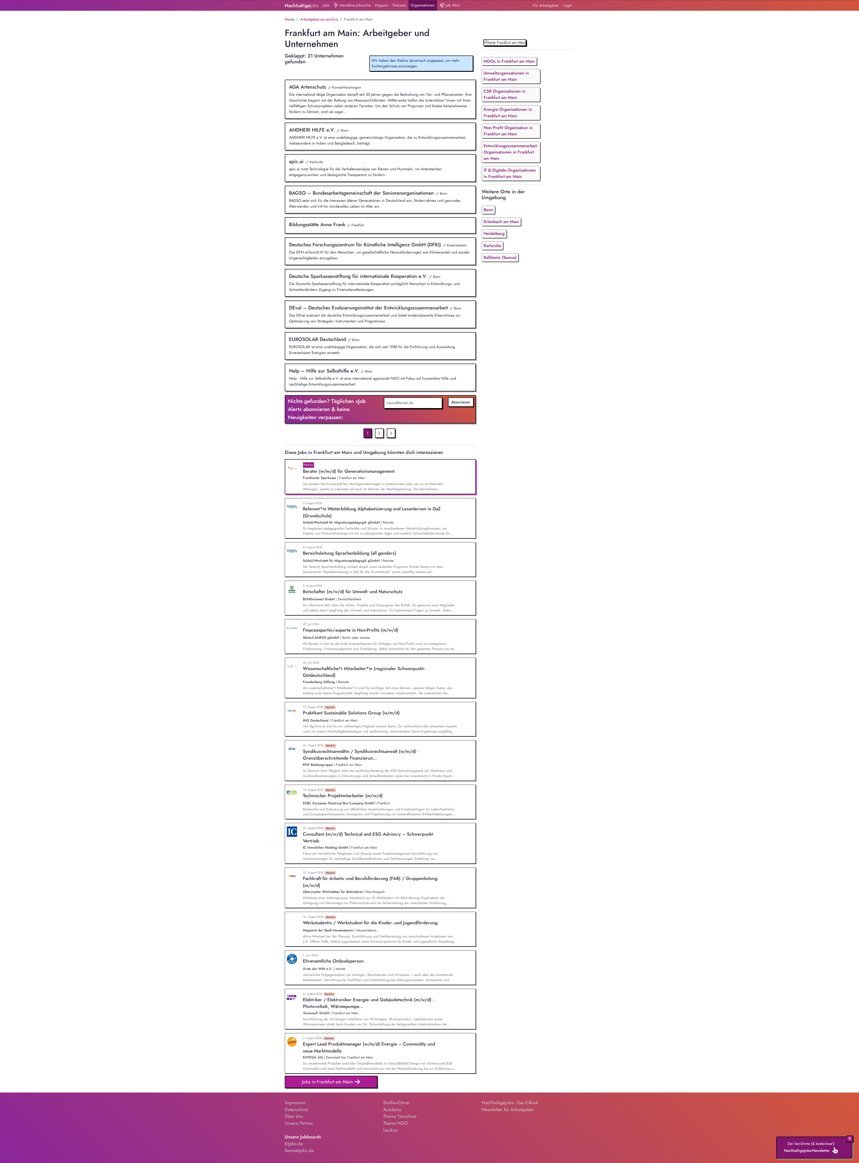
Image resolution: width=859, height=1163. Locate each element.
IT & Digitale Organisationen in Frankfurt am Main (510, 173)
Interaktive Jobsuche (354, 5)
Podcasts (399, 5)
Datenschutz (296, 1109)
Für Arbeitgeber (546, 5)
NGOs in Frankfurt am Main (509, 61)
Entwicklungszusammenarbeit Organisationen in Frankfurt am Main (510, 152)
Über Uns (294, 1116)
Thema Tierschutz (400, 1116)
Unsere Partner (299, 1123)
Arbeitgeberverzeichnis (319, 19)
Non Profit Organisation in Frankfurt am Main (508, 131)
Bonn (488, 210)
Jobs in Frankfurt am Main (328, 1081)
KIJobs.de (294, 1143)
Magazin (382, 5)
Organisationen (422, 5)
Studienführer (396, 1102)
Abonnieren (460, 402)
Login (567, 5)
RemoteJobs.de (299, 1150)
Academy (392, 1109)
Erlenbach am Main (501, 222)
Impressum (295, 1102)
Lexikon (390, 1130)
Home (289, 19)
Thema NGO (395, 1123)
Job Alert (452, 5)
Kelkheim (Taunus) (500, 257)
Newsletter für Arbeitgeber (508, 1109)
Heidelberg (494, 233)
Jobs (326, 5)
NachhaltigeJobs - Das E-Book (510, 1102)
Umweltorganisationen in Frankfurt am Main (506, 76)
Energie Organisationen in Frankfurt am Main (508, 112)
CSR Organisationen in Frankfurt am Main (504, 94)
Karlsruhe (492, 246)
